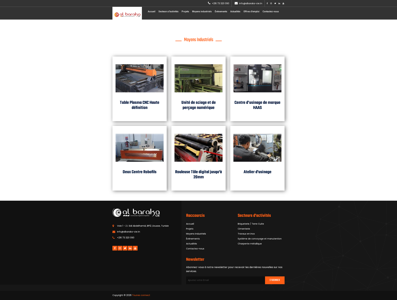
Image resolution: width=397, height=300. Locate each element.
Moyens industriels (202, 11)
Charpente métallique (250, 243)
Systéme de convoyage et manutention (260, 238)
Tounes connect (141, 295)
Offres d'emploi (251, 11)
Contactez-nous (271, 11)
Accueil (151, 11)
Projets (185, 11)
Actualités (235, 11)
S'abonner (275, 280)
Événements (221, 11)
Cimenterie (244, 228)
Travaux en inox (246, 233)
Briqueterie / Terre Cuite (251, 223)
